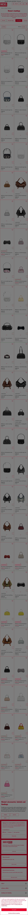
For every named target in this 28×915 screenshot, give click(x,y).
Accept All (14, 909)
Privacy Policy (18, 904)
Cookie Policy (4, 905)
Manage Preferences (5, 904)
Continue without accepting (14, 913)
